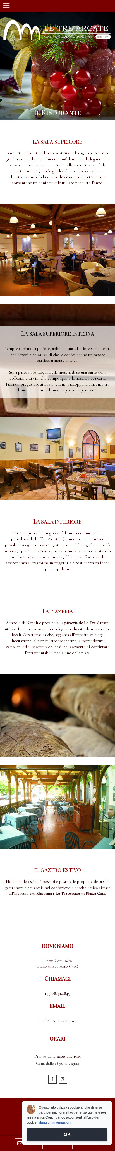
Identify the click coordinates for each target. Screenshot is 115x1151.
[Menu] (6, 6)
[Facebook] (52, 1079)
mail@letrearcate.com (57, 1020)
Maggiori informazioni (54, 1122)
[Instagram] (63, 1079)
